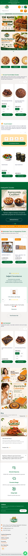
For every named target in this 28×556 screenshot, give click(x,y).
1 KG (8, 106)
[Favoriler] (19, 7)
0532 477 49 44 (6, 530)
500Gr (4, 106)
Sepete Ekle (7, 114)
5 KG (4, 111)
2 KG (4, 108)
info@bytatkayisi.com (8, 528)
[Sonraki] (24, 29)
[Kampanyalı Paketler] (25, 10)
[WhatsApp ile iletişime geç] (25, 553)
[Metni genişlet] (25, 455)
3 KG (8, 108)
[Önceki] (20, 29)
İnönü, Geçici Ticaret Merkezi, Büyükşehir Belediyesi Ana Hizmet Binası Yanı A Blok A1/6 (15, 525)
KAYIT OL (23, 510)
